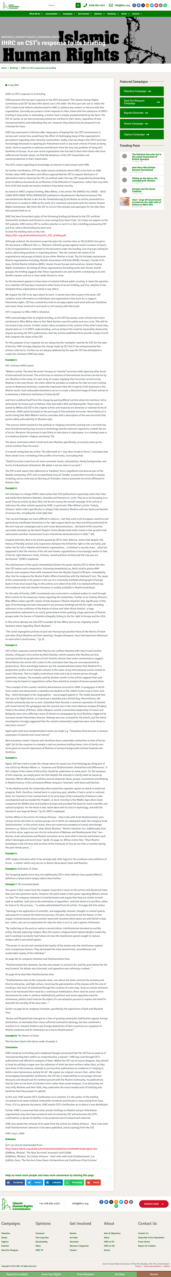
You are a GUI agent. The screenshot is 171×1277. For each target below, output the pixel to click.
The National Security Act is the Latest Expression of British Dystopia (146, 157)
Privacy (138, 1266)
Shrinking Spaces (48, 37)
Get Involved (83, 14)
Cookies (167, 1266)
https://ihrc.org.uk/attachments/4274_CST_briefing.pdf (35, 235)
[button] (15, 1183)
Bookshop (111, 14)
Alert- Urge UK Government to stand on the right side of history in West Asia (146, 202)
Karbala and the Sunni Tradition (143, 190)
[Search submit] (78, 5)
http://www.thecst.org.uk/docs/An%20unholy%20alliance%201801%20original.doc (51, 1148)
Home (4, 68)
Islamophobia (51, 14)
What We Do (34, 14)
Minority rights (25, 37)
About (124, 14)
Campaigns (68, 14)
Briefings (7, 37)
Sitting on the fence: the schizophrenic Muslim (145, 179)
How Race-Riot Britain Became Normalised (143, 168)
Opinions (98, 14)
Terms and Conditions (152, 1266)
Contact (135, 14)
